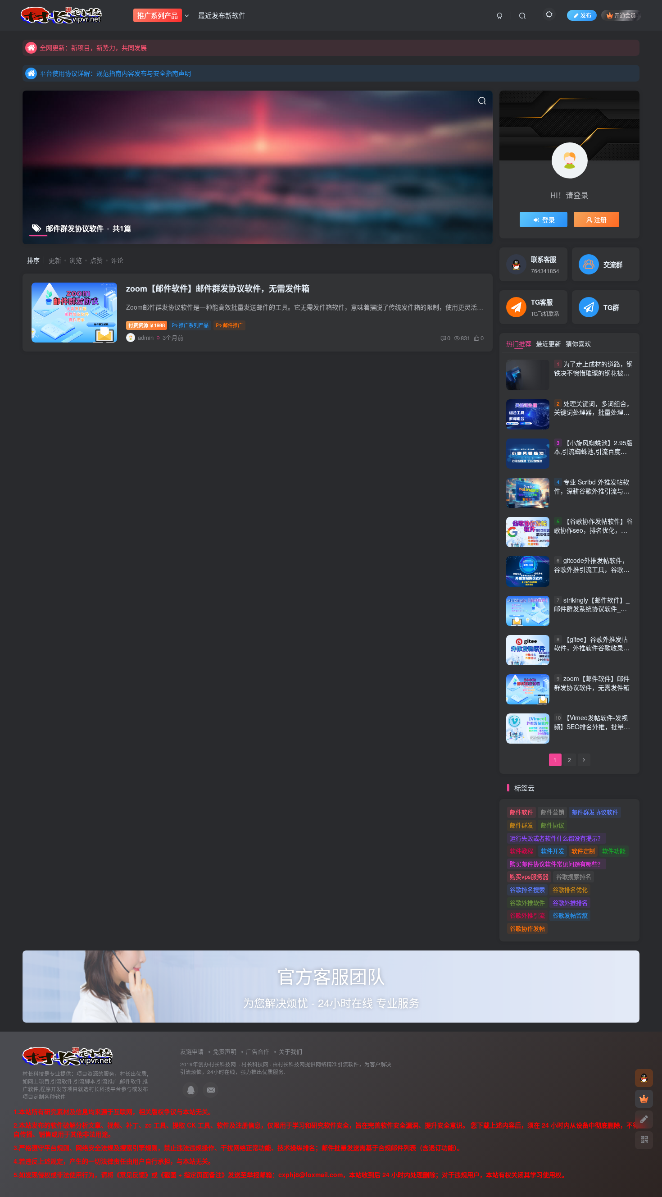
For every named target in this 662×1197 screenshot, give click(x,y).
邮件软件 (521, 812)
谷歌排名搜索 (527, 889)
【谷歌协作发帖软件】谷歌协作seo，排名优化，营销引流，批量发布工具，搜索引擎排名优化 (593, 534)
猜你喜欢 (578, 343)
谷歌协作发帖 (527, 928)
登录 (548, 219)
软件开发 (552, 850)
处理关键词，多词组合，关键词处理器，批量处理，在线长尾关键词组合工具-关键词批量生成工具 (593, 416)
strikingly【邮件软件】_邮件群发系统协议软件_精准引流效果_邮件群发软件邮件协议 (592, 613)
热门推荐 (518, 343)
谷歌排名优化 (570, 889)
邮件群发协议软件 (594, 812)
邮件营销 (552, 812)
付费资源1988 (146, 325)
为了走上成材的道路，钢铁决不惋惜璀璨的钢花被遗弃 (593, 373)
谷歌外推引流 (527, 915)
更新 (55, 260)
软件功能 (614, 850)
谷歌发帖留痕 (570, 915)
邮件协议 (552, 825)
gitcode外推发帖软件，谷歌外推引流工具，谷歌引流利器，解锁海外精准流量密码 (592, 573)
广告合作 (257, 1051)
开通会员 (625, 15)
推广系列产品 (194, 325)
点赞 (96, 260)
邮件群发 (521, 825)
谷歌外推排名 (570, 902)
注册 (600, 219)
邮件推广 (233, 325)
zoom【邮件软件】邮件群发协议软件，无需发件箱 (217, 288)
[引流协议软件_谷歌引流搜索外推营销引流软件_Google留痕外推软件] (68, 1055)
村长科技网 (254, 1064)
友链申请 (192, 1051)
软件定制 (583, 850)
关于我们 (290, 1051)
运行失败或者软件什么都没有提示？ (556, 838)
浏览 (75, 260)
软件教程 (521, 850)
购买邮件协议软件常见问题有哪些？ (556, 863)
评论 (117, 260)
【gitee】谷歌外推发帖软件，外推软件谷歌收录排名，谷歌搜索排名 (592, 648)
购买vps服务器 (529, 876)
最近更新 (548, 343)
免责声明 (224, 1051)
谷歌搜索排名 (573, 876)
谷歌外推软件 (527, 902)
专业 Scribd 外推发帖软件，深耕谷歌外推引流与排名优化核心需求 (592, 490)
